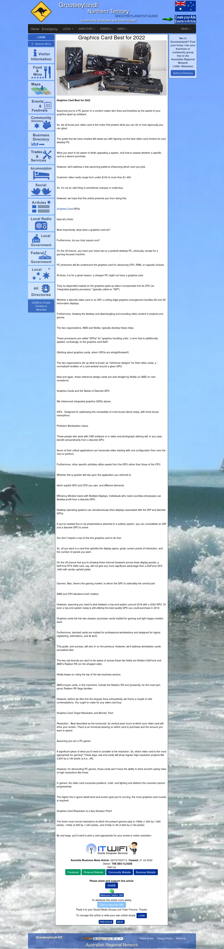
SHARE (111, 885)
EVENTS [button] (105, 28)
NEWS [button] (185, 28)
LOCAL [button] (67, 28)
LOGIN (141, 915)
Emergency (50, 28)
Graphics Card (65, 208)
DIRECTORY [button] (86, 28)
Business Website (146, 872)
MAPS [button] (121, 28)
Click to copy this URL (112, 904)
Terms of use (146, 938)
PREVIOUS (106, 921)
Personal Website (93, 872)
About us (181, 938)
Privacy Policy (164, 938)
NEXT (120, 921)
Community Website (119, 872)
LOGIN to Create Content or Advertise (41, 306)
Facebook (73, 872)
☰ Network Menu (41, 44)
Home (35, 28)
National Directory (183, 73)
